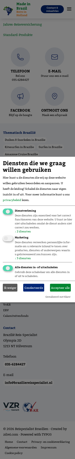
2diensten (23, 231)
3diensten (23, 258)
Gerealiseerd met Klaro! (58, 296)
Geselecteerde (33, 287)
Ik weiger (10, 287)
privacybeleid (12, 200)
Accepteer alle (60, 287)
